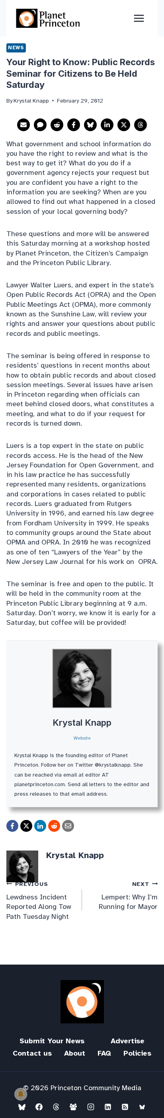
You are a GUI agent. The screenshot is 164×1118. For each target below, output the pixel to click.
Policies (137, 1053)
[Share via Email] (23, 124)
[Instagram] (91, 1107)
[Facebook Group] (73, 1107)
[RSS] (125, 1107)
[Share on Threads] (140, 124)
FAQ (104, 1053)
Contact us (32, 1053)
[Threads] (56, 1107)
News (16, 48)
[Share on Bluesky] (90, 124)
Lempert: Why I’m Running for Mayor (128, 895)
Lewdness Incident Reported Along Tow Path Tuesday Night (38, 900)
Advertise (127, 1041)
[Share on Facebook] (73, 124)
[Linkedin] (108, 1107)
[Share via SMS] (40, 124)
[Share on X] (123, 124)
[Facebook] (39, 1107)
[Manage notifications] (20, 1094)
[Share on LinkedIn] (107, 124)
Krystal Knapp (82, 722)
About (74, 1053)
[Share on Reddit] (57, 124)
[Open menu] (138, 18)
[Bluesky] (22, 1107)
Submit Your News (52, 1041)
